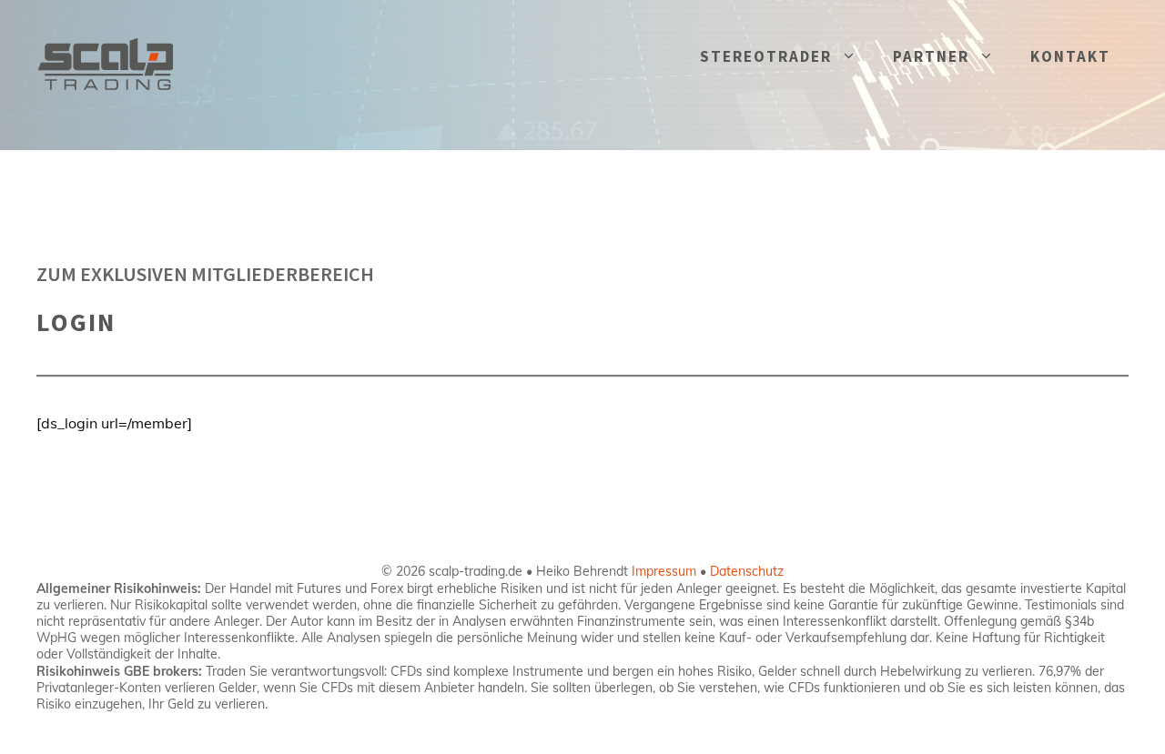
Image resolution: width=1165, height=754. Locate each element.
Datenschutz (747, 571)
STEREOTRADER (766, 56)
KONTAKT (1070, 56)
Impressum (664, 571)
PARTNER (931, 56)
